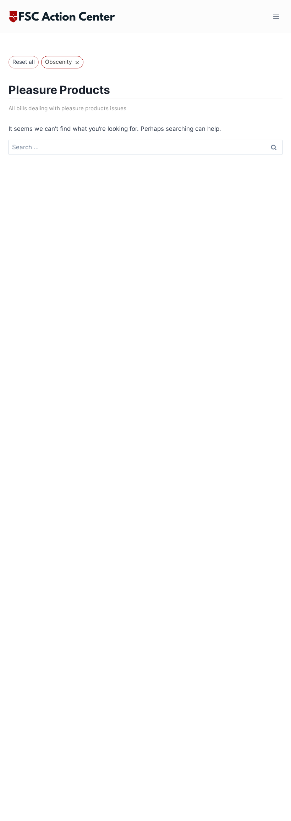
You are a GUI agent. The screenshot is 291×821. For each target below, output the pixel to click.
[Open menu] (275, 16)
